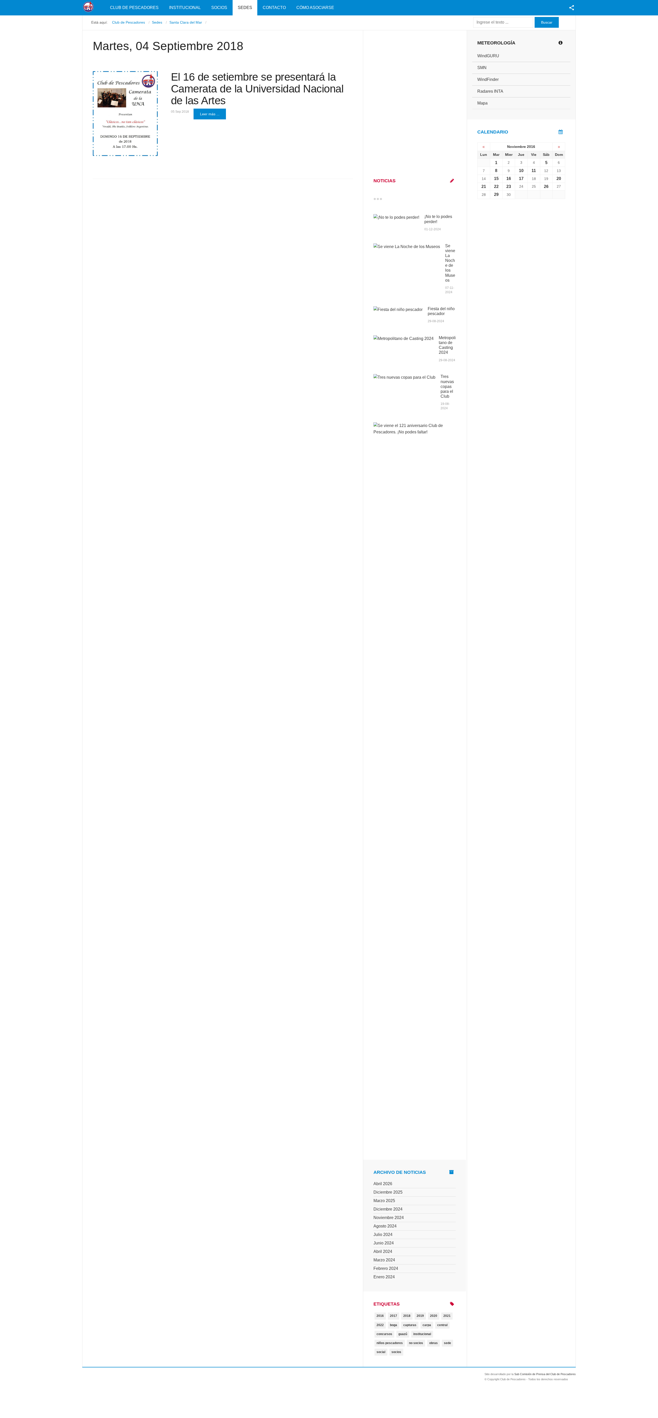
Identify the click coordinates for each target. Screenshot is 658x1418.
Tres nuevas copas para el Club (447, 386)
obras (433, 1343)
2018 (406, 1316)
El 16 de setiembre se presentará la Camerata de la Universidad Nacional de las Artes (257, 89)
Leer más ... (210, 114)
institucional (422, 1334)
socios (396, 1352)
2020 (433, 1316)
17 (521, 178)
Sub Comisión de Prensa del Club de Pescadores (545, 1374)
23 (508, 186)
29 (496, 194)
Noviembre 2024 (388, 1217)
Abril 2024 (382, 1251)
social (381, 1352)
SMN (482, 67)
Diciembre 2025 (388, 1192)
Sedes (245, 7)
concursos (384, 1334)
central (442, 1325)
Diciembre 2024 (388, 1209)
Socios (219, 7)
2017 (393, 1316)
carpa (427, 1325)
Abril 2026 (382, 1184)
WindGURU (488, 56)
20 (558, 178)
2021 (447, 1316)
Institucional (185, 7)
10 (521, 170)
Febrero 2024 (385, 1268)
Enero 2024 (384, 1277)
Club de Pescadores (134, 7)
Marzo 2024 (384, 1260)
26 (546, 186)
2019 (420, 1316)
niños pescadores (390, 1343)
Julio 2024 (382, 1234)
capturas (409, 1325)
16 (508, 178)
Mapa (482, 103)
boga (393, 1325)
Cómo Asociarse (315, 7)
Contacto (274, 7)
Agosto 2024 (385, 1226)
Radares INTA (490, 91)
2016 (380, 1316)
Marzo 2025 (384, 1200)
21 (483, 186)
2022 (380, 1325)
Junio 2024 (383, 1243)
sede (447, 1343)
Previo (385, 199)
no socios (416, 1343)
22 (496, 186)
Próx (390, 199)
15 (496, 178)
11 (534, 170)
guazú (402, 1334)
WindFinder (488, 79)
